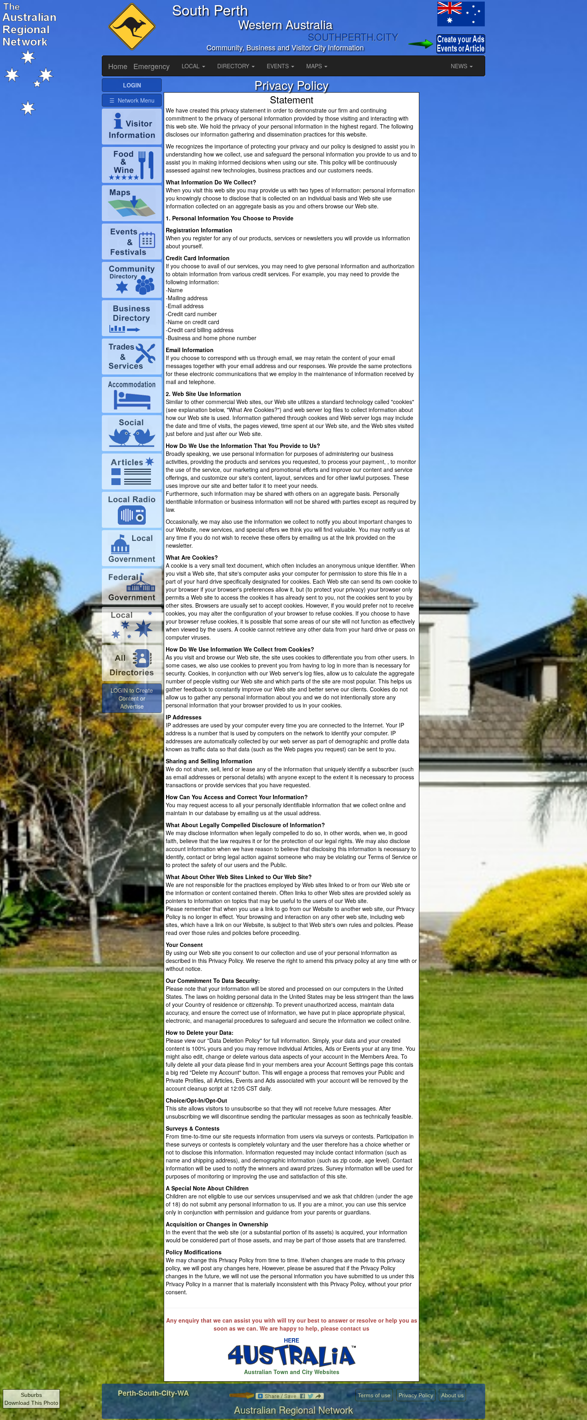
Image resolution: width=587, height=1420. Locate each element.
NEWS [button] (460, 66)
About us (452, 1395)
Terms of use (374, 1395)
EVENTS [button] (278, 66)
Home (117, 66)
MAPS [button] (314, 66)
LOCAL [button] (191, 66)
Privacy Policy (416, 1395)
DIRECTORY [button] (234, 66)
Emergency (151, 66)
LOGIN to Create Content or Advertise (132, 698)
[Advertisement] (453, 198)
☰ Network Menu (132, 100)
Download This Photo (31, 1403)
